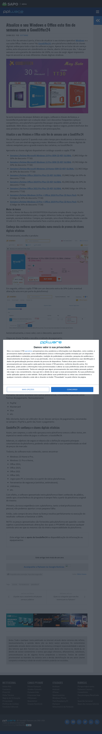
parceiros (28, 351)
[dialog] (51, 367)
